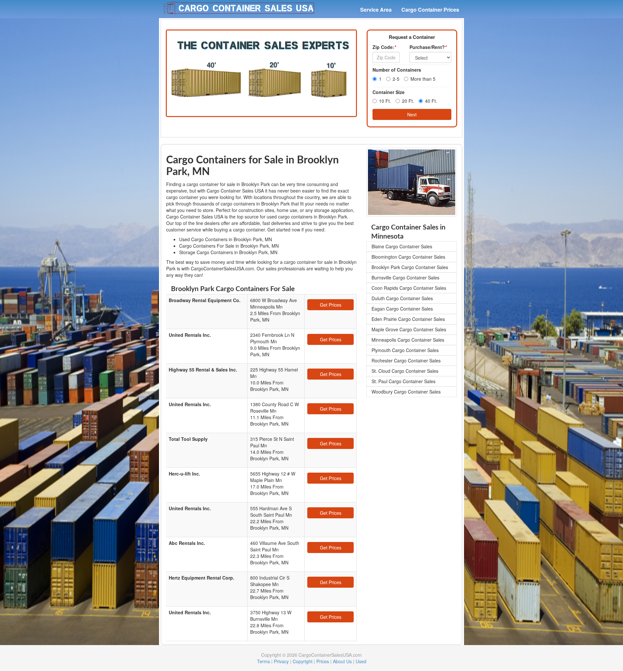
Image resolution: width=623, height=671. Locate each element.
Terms (263, 661)
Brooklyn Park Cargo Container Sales (410, 267)
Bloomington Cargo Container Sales (408, 256)
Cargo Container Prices (430, 9)
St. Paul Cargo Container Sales (403, 381)
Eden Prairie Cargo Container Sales (408, 319)
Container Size (389, 92)
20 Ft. (408, 101)
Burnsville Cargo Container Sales (405, 277)
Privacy (281, 661)
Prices (322, 661)
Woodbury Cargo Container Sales (406, 391)
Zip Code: (384, 47)
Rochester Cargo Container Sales (406, 360)
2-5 (396, 79)
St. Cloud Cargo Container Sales (405, 371)
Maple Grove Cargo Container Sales (409, 329)
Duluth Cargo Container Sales (402, 298)
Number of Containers (397, 69)
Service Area (376, 9)
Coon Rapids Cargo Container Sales (409, 288)
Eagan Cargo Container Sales (402, 308)
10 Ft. (385, 101)
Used (361, 661)
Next (412, 114)
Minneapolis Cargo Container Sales (408, 339)
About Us (342, 661)
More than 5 (422, 79)
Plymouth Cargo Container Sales (405, 350)
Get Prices (330, 304)
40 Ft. (431, 101)
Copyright (302, 661)
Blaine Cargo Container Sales (402, 246)
